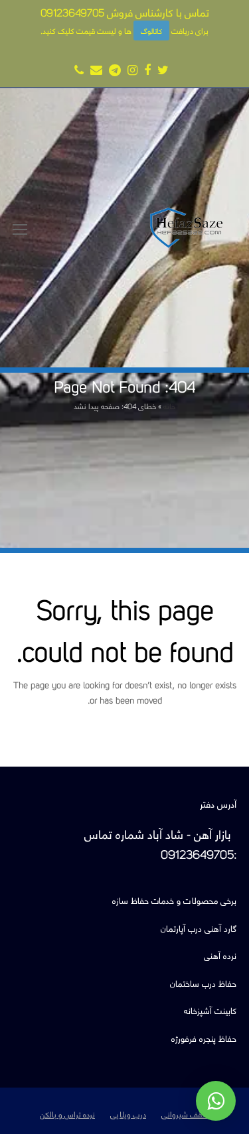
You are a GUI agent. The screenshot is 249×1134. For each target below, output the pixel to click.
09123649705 (72, 11)
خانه (169, 405)
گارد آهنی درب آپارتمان (198, 927)
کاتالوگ (151, 30)
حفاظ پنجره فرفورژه (203, 1037)
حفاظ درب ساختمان (203, 982)
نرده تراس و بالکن (67, 1113)
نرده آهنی (220, 954)
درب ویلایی (128, 1113)
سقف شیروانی (185, 1113)
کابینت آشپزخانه (210, 1009)
